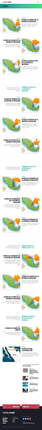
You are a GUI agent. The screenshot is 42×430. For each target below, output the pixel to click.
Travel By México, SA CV (22, 426)
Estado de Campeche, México (9, 326)
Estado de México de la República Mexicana (12, 118)
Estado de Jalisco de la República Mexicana (12, 138)
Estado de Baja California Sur (9, 347)
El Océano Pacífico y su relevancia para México (31, 383)
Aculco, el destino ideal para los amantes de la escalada (29, 389)
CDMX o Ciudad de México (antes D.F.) (21, 245)
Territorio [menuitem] (5, 421)
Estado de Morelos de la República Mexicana (12, 97)
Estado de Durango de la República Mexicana (12, 218)
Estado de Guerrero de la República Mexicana (12, 177)
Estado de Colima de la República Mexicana (12, 295)
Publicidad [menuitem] (24, 423)
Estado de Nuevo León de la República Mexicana (13, 59)
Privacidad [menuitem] (28, 423)
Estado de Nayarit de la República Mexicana (21, 86)
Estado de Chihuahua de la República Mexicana (12, 254)
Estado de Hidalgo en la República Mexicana (21, 166)
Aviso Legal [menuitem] (32, 423)
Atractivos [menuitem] (5, 418)
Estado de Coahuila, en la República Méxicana (21, 316)
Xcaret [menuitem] (13, 422)
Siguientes (26, 406)
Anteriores (16, 406)
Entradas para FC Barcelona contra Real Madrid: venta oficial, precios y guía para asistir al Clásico (30, 370)
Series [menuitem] (4, 423)
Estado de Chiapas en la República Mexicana (12, 275)
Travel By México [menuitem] (15, 418)
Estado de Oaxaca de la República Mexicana (12, 38)
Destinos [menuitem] (13, 420)
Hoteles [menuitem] (13, 419)
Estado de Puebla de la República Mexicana (12, 18)
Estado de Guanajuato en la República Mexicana (13, 197)
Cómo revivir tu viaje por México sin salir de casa (30, 377)
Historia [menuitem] (5, 420)
